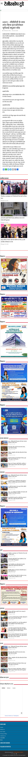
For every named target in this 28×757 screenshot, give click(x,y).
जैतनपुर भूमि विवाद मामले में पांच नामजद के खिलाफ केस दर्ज (16, 612)
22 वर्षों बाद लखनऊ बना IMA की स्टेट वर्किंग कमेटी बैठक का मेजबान (17, 487)
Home (1, 727)
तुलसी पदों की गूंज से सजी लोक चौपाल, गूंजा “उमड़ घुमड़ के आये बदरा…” (17, 458)
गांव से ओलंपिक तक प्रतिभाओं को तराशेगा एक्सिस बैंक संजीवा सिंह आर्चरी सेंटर (16, 564)
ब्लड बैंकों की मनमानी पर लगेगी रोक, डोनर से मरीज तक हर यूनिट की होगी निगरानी (17, 498)
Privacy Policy (3, 734)
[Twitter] (13, 754)
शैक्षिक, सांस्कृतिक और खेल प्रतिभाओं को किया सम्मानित (17, 453)
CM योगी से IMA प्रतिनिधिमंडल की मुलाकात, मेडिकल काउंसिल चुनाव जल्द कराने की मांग (17, 481)
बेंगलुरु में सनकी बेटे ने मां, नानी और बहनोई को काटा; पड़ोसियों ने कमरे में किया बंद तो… (17, 623)
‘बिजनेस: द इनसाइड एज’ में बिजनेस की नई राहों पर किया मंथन (17, 553)
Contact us (3, 736)
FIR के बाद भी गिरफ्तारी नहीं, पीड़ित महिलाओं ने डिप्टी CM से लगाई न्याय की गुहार (17, 617)
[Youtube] (14, 754)
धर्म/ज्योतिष (2, 738)
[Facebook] (11, 754)
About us (2, 729)
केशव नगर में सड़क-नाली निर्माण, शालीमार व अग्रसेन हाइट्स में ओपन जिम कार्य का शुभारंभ (17, 464)
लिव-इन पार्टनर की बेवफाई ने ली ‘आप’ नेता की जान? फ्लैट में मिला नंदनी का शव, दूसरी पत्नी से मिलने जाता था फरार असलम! (17, 635)
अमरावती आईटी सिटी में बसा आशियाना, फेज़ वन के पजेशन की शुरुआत (17, 559)
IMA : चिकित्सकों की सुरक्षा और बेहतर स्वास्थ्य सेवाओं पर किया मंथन (17, 441)
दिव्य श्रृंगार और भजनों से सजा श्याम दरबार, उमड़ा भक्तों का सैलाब (16, 447)
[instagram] (16, 754)
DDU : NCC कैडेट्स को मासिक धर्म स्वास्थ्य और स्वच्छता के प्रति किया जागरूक (17, 492)
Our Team (2, 732)
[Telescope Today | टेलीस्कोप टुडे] (14, 3)
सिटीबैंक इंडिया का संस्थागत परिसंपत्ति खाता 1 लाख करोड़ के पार (17, 570)
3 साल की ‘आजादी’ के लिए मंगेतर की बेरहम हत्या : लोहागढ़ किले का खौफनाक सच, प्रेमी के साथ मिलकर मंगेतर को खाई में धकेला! (17, 629)
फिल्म (1, 740)
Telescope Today (7, 30)
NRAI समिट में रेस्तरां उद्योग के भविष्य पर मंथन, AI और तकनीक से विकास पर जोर (17, 576)
